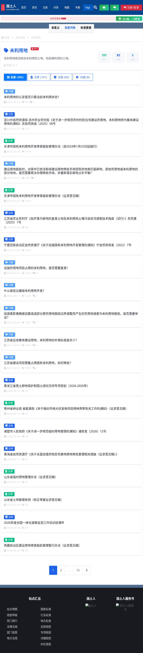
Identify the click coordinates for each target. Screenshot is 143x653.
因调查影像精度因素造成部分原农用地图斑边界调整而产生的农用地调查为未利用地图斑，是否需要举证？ (71, 315)
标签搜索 (86, 27)
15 (78, 570)
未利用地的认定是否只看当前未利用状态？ (32, 97)
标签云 (56, 27)
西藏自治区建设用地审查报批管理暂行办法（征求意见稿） (42, 545)
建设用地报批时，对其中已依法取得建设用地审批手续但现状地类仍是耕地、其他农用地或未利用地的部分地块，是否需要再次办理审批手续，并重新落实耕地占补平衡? (71, 171)
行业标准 (46, 615)
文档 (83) (63, 77)
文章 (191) (40, 77)
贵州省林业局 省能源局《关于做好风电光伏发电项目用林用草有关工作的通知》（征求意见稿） (66, 408)
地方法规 (12, 638)
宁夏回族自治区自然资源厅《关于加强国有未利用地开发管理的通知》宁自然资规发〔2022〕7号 (67, 245)
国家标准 (46, 609)
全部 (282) (17, 77)
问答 (56, 7)
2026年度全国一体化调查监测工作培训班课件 (34, 522)
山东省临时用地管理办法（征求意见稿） (31, 477)
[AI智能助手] (104, 7)
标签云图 (20, 37)
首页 (23, 7)
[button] (95, 7)
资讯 (34, 7)
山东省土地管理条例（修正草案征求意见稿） (33, 500)
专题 (77, 7)
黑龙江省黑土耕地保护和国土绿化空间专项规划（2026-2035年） (47, 386)
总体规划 (46, 626)
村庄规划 (46, 644)
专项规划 (46, 632)
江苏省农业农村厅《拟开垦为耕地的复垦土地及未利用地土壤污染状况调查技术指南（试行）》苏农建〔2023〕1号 (70, 220)
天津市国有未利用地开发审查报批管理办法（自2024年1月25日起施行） (51, 146)
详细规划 (46, 638)
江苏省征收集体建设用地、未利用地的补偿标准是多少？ (41, 340)
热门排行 (12, 621)
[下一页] (87, 570)
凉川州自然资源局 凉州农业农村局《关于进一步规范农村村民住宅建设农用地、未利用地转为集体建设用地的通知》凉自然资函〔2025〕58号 (71, 121)
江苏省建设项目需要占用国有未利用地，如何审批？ (38, 363)
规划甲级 (12, 615)
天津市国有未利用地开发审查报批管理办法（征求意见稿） (42, 196)
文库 (45, 7)
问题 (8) (85, 77)
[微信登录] (114, 7)
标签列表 (70, 27)
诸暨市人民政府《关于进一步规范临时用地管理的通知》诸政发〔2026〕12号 (55, 431)
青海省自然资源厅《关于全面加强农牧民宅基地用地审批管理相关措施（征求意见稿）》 (61, 454)
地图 (66, 7)
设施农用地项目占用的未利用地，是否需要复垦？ (36, 268)
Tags (87, 7)
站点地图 (12, 609)
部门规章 (12, 632)
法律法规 (12, 626)
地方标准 (46, 621)
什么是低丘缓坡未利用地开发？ (25, 291)
